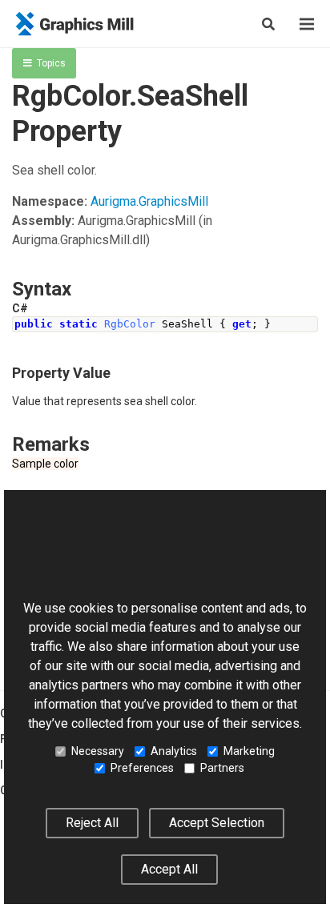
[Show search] (268, 24)
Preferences (142, 767)
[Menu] (307, 24)
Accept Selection (216, 822)
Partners (222, 767)
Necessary (97, 751)
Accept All (169, 869)
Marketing (249, 751)
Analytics (174, 751)
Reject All (92, 822)
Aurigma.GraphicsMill (149, 201)
